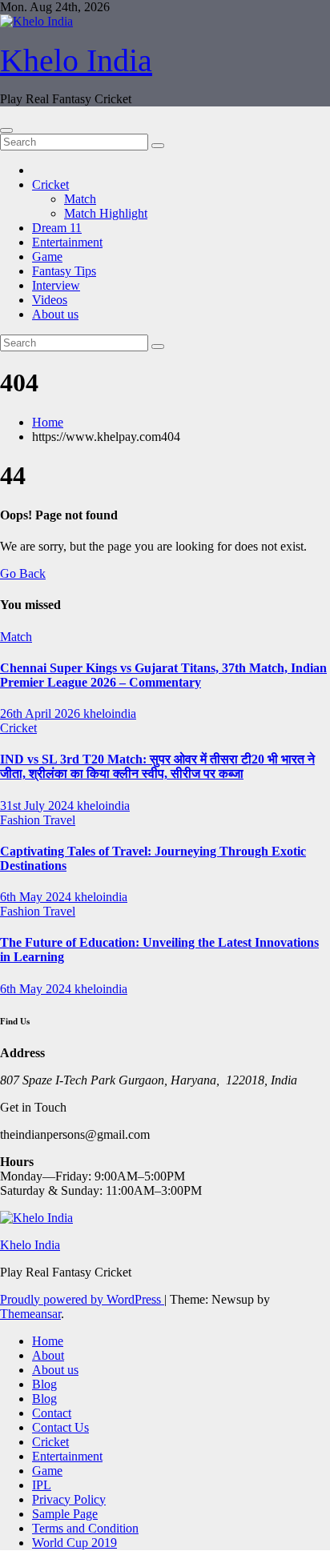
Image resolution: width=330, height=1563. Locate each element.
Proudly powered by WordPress (82, 1299)
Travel (59, 820)
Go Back (23, 573)
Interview (56, 285)
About (48, 1355)
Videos (49, 300)
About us (55, 314)
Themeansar (30, 1314)
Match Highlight (105, 213)
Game (47, 256)
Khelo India (76, 60)
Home (47, 422)
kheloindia (109, 713)
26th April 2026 (41, 713)
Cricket (50, 184)
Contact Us (60, 1427)
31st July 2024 (38, 805)
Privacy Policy (69, 1499)
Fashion (21, 820)
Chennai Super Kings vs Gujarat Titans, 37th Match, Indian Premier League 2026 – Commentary (163, 675)
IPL (41, 1485)
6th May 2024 (37, 897)
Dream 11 (57, 227)
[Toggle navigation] (6, 130)
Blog (44, 1384)
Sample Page (65, 1514)
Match (80, 199)
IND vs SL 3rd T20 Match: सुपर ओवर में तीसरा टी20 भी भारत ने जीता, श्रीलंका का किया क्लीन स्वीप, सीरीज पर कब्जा (157, 766)
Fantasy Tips (64, 271)
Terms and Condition (85, 1528)
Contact (51, 1413)
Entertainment (67, 242)
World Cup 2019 (74, 1542)
